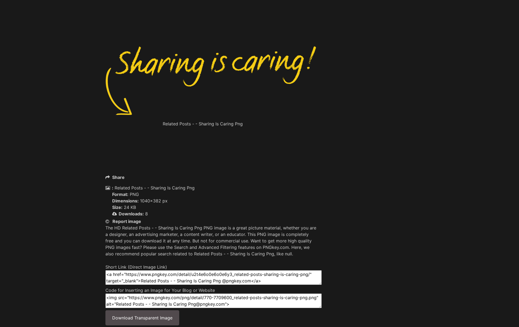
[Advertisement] (210, 32)
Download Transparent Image (142, 318)
